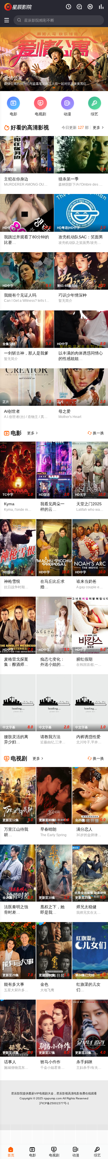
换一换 (96, 433)
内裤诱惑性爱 (88, 736)
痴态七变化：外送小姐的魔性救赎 (52, 664)
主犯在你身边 (16, 179)
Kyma (9, 504)
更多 (98, 127)
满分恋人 (84, 829)
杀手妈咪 (84, 1062)
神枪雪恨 (12, 581)
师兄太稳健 (86, 906)
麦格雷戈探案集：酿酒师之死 (16, 664)
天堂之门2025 (89, 504)
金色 (44, 984)
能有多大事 (14, 984)
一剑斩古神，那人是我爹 (26, 353)
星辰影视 (18, 7)
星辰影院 (17, 1093)
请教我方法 (50, 736)
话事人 (10, 1062)
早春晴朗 (48, 829)
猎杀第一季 (68, 179)
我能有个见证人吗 (20, 295)
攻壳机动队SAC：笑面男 (80, 237)
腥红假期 (84, 659)
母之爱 (64, 411)
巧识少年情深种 (72, 295)
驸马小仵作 (50, 1062)
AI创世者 (12, 411)
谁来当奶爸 (86, 581)
